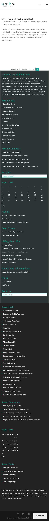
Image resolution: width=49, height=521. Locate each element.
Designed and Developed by (17, 518)
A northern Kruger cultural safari (14, 395)
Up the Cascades (8, 139)
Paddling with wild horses (12, 381)
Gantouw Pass (22, 156)
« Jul (3, 206)
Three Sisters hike (8, 135)
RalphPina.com (35, 78)
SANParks (5, 285)
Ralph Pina (7, 21)
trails (19, 24)
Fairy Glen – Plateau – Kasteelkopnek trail (18, 373)
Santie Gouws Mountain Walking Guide (15, 222)
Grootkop (5, 121)
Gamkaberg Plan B (9, 359)
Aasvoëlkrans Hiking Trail (10, 125)
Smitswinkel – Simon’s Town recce (15, 377)
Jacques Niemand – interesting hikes (15, 252)
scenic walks (12, 24)
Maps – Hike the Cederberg (11, 255)
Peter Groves (6, 219)
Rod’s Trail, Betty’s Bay (11, 353)
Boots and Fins (7, 245)
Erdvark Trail (6, 143)
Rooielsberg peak (9, 384)
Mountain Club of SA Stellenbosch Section (17, 259)
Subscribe (40, 516)
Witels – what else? (22, 159)
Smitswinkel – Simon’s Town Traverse (25, 166)
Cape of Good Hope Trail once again (16, 370)
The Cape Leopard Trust (10, 235)
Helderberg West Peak (10, 114)
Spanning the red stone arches (14, 356)
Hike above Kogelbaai (21, 163)
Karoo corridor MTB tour (12, 388)
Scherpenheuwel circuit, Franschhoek (17, 19)
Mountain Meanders (9, 262)
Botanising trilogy (8, 118)
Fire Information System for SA (12, 232)
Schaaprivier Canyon (9, 104)
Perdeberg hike (7, 129)
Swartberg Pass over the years (14, 367)
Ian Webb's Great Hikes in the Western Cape (18, 248)
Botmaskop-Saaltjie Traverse (12, 107)
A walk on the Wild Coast (12, 391)
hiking (25, 21)
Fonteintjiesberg (9, 363)
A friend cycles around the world (13, 215)
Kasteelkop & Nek (8, 132)
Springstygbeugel (8, 111)
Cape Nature (6, 281)
